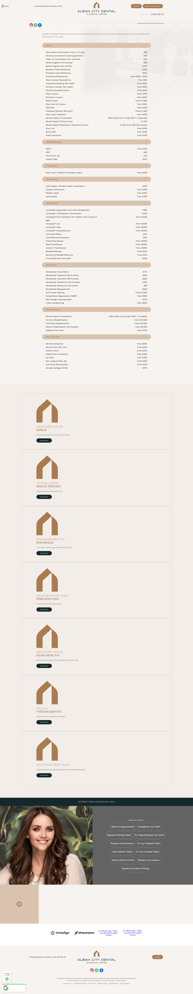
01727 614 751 (157, 14)
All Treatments (55, 25)
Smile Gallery (122, 25)
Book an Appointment (123, 826)
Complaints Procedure (80, 983)
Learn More (44, 440)
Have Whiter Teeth (122, 851)
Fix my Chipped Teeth (148, 843)
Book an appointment (152, 6)
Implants (67, 25)
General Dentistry (106, 25)
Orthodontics (79, 25)
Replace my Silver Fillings (135, 868)
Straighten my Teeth (149, 826)
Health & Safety (103, 983)
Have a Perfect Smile (123, 860)
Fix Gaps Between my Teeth (149, 835)
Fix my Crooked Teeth (147, 851)
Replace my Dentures (122, 843)
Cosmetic (92, 25)
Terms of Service (117, 980)
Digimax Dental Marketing (128, 978)
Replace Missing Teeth (119, 835)
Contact (136, 6)
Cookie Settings (125, 983)
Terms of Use (92, 983)
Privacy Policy (104, 980)
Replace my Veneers (149, 860)
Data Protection (114, 983)
